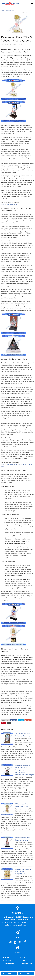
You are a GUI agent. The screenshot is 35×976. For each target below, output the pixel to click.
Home (2, 10)
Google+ (29, 720)
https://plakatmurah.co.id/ (9, 204)
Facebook (14, 720)
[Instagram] (20, 942)
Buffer (9, 723)
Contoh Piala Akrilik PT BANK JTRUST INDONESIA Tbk (23, 871)
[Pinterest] (10, 942)
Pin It (4, 723)
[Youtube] (15, 942)
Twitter (21, 720)
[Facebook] (24, 942)
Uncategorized (10, 10)
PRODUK (8, 961)
